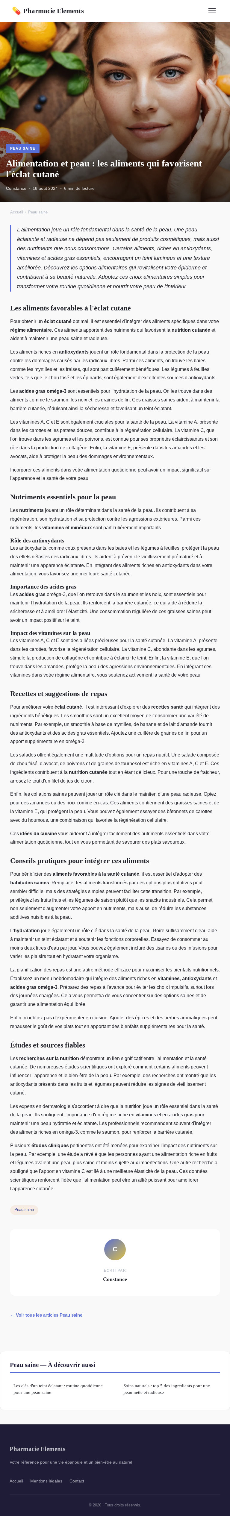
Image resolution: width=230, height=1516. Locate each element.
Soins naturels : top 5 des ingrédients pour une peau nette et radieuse (166, 1388)
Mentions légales (46, 1481)
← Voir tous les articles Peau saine (46, 1315)
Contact (76, 1481)
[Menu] (212, 11)
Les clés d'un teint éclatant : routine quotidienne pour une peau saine (58, 1388)
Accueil (16, 212)
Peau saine (22, 148)
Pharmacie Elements (48, 11)
